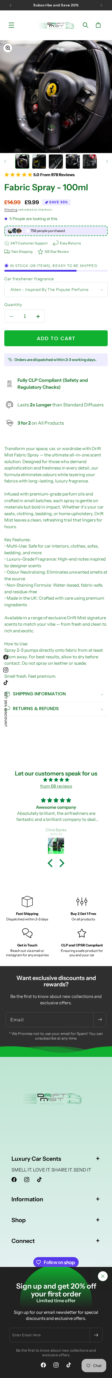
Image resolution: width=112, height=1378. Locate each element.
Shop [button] (18, 1220)
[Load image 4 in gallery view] (73, 161)
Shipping (11, 209)
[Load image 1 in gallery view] (22, 161)
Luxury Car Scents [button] (36, 1158)
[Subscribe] (96, 1335)
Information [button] (27, 1199)
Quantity (13, 304)
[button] (11, 25)
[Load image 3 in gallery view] (56, 161)
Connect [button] (23, 1240)
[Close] (102, 1276)
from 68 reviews (56, 786)
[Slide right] (107, 161)
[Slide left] (5, 161)
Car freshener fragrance (29, 278)
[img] (56, 780)
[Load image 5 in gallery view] (90, 161)
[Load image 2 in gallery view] (39, 161)
